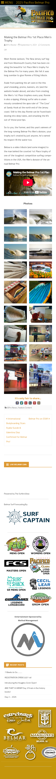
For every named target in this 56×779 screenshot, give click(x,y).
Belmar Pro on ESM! (39, 418)
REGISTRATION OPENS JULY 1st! (18, 677)
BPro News (12, 407)
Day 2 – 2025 (10, 696)
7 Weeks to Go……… (13, 672)
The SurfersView (22, 493)
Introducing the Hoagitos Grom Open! (21, 682)
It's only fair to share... (28, 398)
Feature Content (25, 407)
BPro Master (11, 44)
